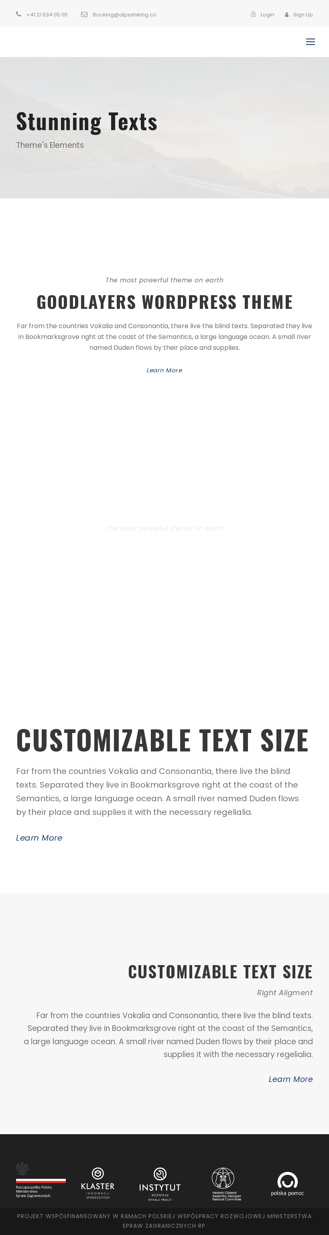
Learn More (164, 370)
